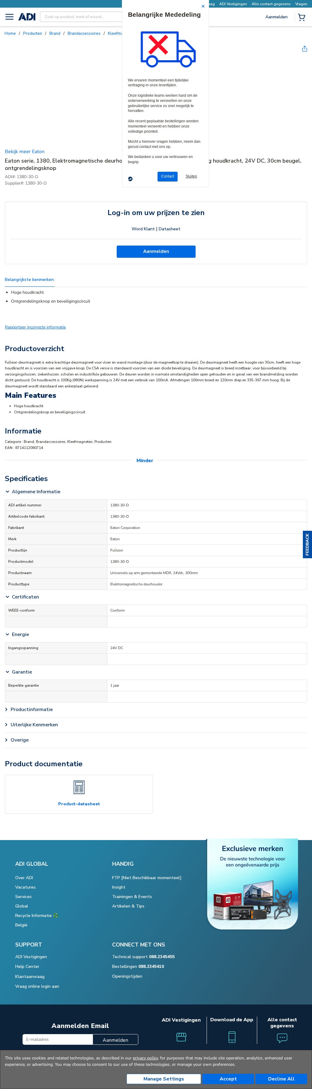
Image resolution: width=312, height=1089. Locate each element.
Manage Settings (164, 1079)
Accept (228, 1079)
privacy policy (145, 1058)
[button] (307, 544)
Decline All (281, 1079)
